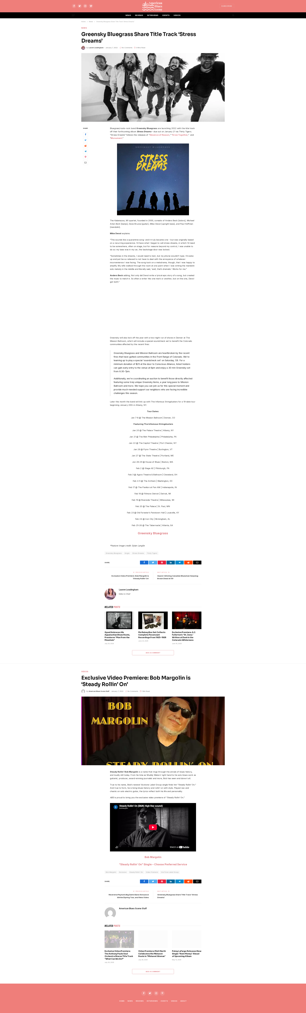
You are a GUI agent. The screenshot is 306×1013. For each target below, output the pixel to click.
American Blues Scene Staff (99, 691)
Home (122, 1001)
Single (127, 553)
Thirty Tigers (152, 553)
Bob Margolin (153, 857)
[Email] (85, 162)
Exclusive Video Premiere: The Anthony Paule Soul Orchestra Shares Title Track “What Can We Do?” (119, 955)
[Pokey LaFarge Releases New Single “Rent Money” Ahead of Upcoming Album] (186, 939)
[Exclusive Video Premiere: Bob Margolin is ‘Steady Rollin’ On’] (153, 731)
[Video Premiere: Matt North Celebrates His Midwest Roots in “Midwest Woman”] (153, 939)
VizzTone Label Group (170, 872)
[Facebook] (85, 134)
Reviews (140, 1001)
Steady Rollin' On (136, 872)
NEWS (128, 15)
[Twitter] (85, 140)
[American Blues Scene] (153, 6)
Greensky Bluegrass (114, 553)
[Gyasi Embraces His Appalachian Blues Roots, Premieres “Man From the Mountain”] (119, 620)
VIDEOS (177, 15)
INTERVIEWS (152, 15)
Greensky (145, 533)
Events (164, 1001)
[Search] (233, 15)
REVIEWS (139, 15)
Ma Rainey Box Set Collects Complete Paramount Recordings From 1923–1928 (152, 635)
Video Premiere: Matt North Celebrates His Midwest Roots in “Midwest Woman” (152, 954)
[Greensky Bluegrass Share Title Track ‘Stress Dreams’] (153, 87)
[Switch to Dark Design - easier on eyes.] (229, 15)
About (183, 1001)
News (84, 28)
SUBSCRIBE (226, 6)
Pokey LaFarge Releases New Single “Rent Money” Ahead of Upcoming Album (186, 954)
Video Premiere (152, 872)
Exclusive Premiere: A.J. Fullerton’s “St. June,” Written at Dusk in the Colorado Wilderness (184, 636)
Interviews (152, 1001)
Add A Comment (153, 653)
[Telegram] (85, 151)
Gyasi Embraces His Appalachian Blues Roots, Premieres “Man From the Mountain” (117, 636)
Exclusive (123, 872)
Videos (84, 672)
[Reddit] (85, 146)
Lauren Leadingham (96, 48)
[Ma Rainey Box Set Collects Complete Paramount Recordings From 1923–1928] (153, 620)
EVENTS (166, 15)
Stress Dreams (138, 553)
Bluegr (157, 533)
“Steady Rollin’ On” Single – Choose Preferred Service (153, 864)
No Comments (127, 48)
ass (165, 533)
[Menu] (73, 15)
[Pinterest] (85, 157)
